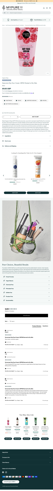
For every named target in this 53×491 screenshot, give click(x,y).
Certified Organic (32, 100)
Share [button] (22, 344)
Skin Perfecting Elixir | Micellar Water (26, 428)
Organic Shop (5, 78)
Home (3, 25)
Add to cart (35, 116)
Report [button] (18, 344)
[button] (26, 96)
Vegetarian (9, 100)
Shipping (10, 91)
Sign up (19, 3)
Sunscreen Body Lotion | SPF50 (8, 427)
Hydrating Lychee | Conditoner (17, 427)
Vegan (19, 100)
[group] (26, 309)
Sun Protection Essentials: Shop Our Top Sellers (15, 25)
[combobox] (26, 12)
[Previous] (3, 175)
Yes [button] (16, 344)
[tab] (36, 326)
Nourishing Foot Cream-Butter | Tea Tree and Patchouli (45, 428)
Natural (44, 100)
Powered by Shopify (14, 486)
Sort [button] (6, 321)
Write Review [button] (26, 315)
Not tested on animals (12, 104)
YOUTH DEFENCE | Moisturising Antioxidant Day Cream (15, 180)
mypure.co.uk (7, 486)
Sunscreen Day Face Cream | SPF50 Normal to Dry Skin (35, 25)
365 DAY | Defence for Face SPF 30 (38, 179)
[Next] (49, 175)
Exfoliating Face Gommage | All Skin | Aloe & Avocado (35, 428)
